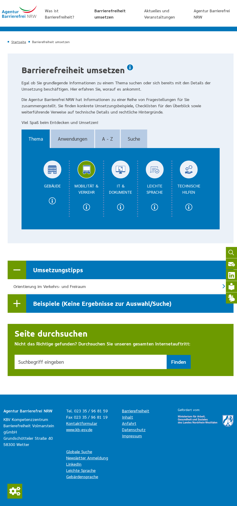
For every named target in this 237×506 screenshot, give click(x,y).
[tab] (36, 139)
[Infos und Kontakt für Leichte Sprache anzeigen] (154, 210)
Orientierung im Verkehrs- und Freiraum (49, 286)
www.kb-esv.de (79, 429)
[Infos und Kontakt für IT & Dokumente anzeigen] (120, 210)
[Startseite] (19, 11)
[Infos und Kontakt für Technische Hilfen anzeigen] (188, 210)
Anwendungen (72, 139)
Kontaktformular (81, 423)
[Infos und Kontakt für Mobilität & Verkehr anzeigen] (86, 210)
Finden (178, 362)
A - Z (107, 139)
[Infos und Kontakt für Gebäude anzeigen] (52, 204)
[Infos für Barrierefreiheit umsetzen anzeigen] (130, 70)
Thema (35, 139)
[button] (121, 270)
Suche (134, 139)
